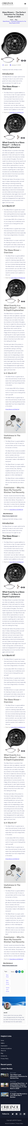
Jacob (6, 65)
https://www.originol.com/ (9, 516)
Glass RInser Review (7, 982)
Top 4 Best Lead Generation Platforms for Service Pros (18, 1076)
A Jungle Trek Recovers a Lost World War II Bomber (18, 1095)
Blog (16, 19)
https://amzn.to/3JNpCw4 (16, 112)
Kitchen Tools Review (7, 989)
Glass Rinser (7, 975)
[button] (25, 3)
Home (11, 19)
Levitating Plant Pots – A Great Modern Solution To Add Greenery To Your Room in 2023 (18, 1085)
